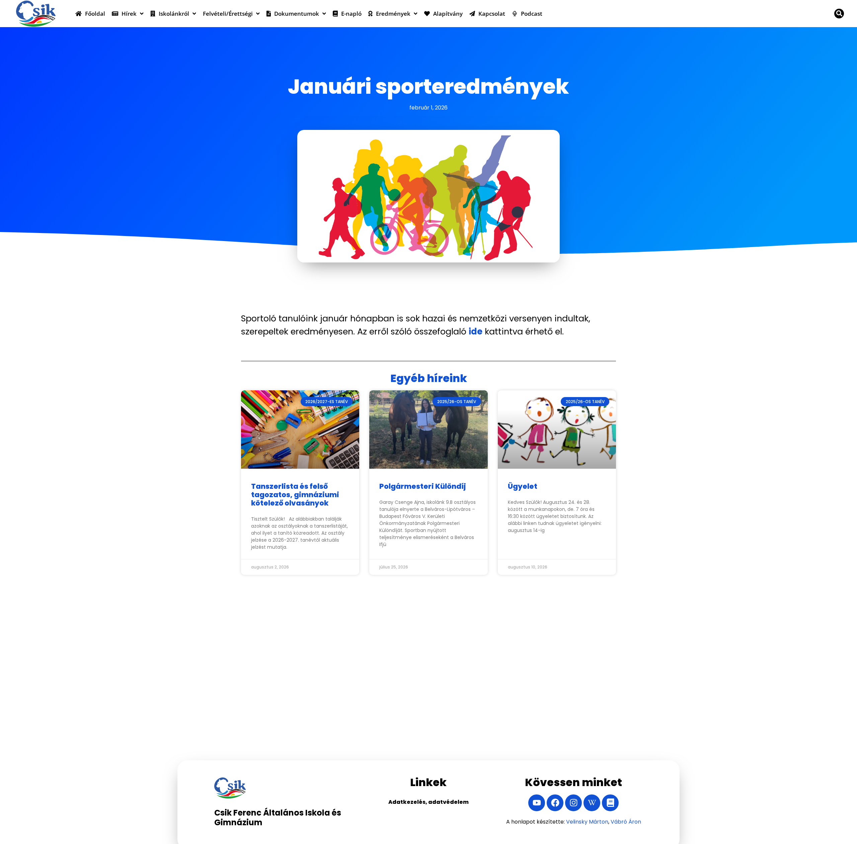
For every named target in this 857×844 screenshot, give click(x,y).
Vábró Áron (626, 822)
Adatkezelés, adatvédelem (428, 802)
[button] (839, 13)
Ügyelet (522, 486)
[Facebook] (555, 802)
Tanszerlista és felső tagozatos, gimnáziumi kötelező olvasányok (295, 494)
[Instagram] (573, 802)
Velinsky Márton (587, 822)
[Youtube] (536, 802)
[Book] (610, 802)
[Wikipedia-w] (591, 802)
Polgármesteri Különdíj (422, 486)
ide (475, 331)
